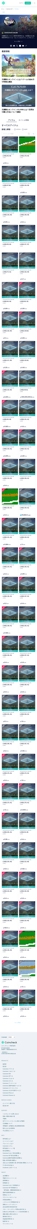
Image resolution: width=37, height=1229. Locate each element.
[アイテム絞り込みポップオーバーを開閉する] (33, 134)
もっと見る (17, 41)
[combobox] (7, 129)
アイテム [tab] (11, 120)
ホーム (2, 9)
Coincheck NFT (9, 9)
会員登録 (28, 3)
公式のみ (18, 129)
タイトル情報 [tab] (23, 120)
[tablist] (18, 120)
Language (4, 1037)
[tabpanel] (18, 575)
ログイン (21, 3)
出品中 (25, 129)
